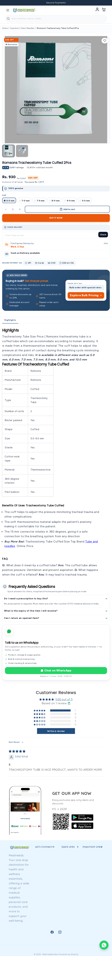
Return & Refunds (68, 871)
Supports (92, 873)
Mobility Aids (92, 881)
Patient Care (92, 896)
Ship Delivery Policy (68, 909)
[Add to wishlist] (105, 40)
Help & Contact (68, 854)
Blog (92, 911)
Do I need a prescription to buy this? (26, 598)
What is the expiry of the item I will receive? (30, 611)
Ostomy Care (92, 888)
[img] (17, 751)
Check (103, 235)
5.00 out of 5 (64, 699)
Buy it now (55, 218)
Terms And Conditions (68, 890)
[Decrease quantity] (5, 209)
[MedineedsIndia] (24, 10)
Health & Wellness (92, 863)
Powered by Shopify (68, 954)
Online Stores (68, 881)
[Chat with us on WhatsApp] (103, 945)
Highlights (10, 320)
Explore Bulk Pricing (84, 295)
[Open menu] (7, 10)
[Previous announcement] (6, 3)
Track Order (92, 918)
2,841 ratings (17, 167)
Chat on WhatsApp (57, 670)
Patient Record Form (68, 929)
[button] (40, 710)
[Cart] (104, 10)
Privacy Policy (68, 861)
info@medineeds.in (49, 866)
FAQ (67, 900)
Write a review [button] (56, 731)
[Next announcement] (106, 3)
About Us (68, 919)
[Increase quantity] (19, 209)
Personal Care (92, 903)
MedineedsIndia (50, 954)
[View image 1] (8, 151)
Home (5, 28)
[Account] (97, 10)
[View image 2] (22, 151)
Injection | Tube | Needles (22, 28)
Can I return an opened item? (21, 618)
